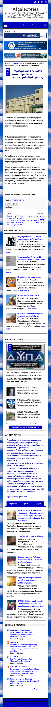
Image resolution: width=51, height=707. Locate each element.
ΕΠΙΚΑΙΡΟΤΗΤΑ (18, 200)
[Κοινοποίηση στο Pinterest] (17, 204)
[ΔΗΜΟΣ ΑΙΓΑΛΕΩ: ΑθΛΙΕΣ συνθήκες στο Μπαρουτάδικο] (11, 416)
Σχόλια (25, 504)
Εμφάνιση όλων (39, 689)
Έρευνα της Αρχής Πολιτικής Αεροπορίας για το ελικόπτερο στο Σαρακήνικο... (30, 559)
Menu (5, 2)
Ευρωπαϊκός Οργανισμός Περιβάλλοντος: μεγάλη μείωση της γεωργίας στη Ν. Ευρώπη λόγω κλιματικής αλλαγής (25, 671)
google (42, 2)
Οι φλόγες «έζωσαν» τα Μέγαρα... (31, 536)
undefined (34, 241)
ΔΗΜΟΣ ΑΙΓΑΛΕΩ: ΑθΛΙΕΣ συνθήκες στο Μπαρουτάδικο (28, 413)
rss (46, 2)
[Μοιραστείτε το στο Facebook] (14, 204)
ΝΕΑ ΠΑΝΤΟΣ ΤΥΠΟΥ (18, 667)
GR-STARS (14, 657)
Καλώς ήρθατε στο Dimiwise (21, 679)
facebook (38, 2)
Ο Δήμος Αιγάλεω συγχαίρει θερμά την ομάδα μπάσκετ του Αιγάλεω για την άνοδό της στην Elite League (29, 401)
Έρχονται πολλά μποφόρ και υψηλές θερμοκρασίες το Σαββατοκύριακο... (29, 580)
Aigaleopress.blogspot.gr (20, 630)
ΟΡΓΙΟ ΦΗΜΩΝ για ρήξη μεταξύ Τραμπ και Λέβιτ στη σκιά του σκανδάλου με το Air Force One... (31, 603)
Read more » (23, 290)
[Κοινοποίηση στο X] (11, 204)
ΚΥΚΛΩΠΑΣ (14, 643)
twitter (35, 2)
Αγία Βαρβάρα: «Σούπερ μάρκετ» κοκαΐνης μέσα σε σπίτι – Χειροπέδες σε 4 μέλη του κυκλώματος (28, 389)
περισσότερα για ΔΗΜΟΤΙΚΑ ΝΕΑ (25, 427)
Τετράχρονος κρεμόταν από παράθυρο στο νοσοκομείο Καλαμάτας (27, 74)
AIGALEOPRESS (30, 705)
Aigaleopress (25, 9)
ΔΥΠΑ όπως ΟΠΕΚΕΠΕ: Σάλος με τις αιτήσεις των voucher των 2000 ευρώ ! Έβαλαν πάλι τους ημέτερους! (24, 373)
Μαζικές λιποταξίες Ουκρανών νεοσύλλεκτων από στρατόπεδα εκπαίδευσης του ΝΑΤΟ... (22, 635)
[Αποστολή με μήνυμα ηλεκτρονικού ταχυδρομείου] (6, 204)
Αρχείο (38, 504)
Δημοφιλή (13, 504)
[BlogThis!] (9, 204)
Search (45, 25)
